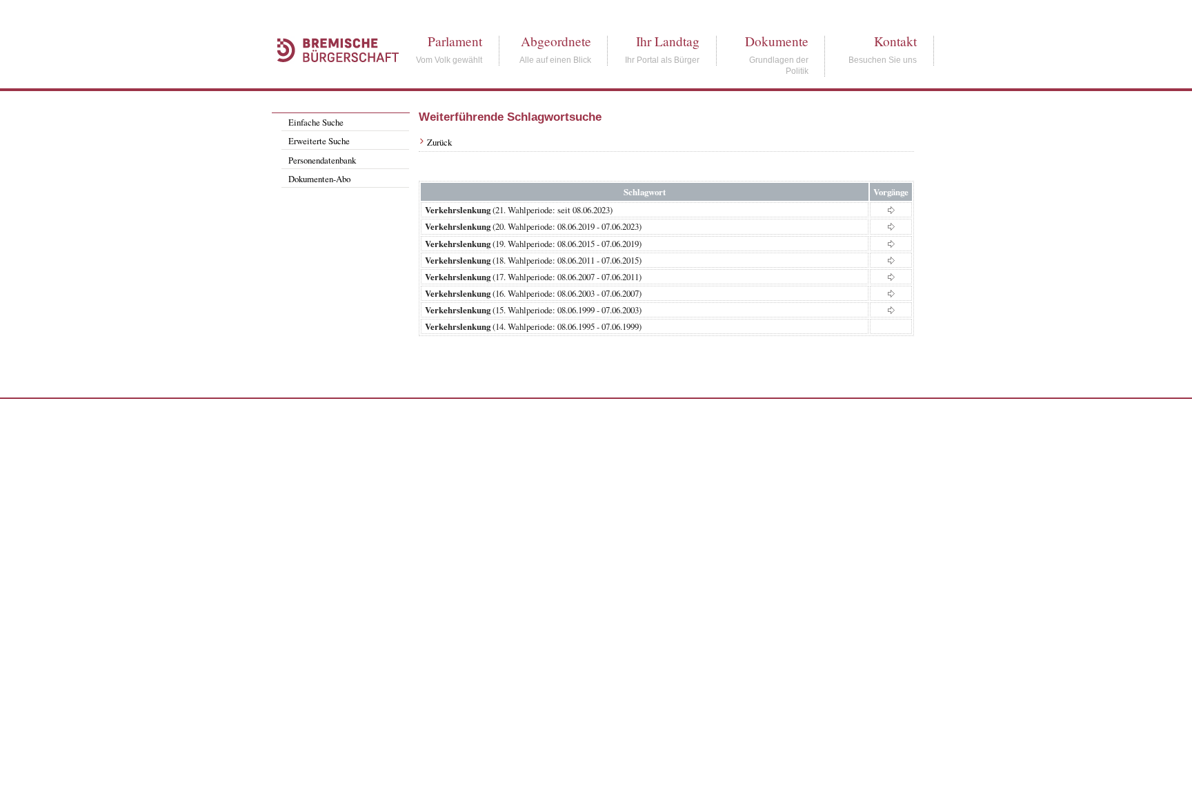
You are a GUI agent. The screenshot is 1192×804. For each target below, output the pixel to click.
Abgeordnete (556, 41)
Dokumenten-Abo (319, 179)
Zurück (439, 142)
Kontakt (895, 41)
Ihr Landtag (667, 41)
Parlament (455, 41)
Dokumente (776, 41)
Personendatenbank (322, 160)
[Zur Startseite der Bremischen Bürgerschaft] (331, 77)
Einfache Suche (316, 122)
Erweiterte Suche (319, 141)
